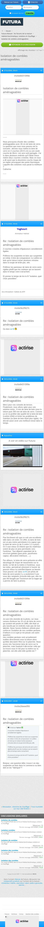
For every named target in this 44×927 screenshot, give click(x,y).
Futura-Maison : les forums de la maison (16, 33)
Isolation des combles (9, 850)
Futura (7, 914)
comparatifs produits (12, 881)
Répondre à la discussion (22, 45)
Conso (21, 914)
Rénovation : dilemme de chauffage (16, 807)
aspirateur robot (22, 883)
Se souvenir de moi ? (17, 13)
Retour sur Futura (11, 2)
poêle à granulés (36, 883)
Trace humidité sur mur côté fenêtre (28, 808)
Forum (8, 31)
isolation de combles (9, 820)
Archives (14, 914)
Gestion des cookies (32, 914)
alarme (21, 885)
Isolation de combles (9, 840)
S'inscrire (33, 2)
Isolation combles (8, 830)
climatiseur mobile (8, 883)
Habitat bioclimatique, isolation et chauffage (18, 36)
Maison (18, 879)
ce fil (12, 329)
